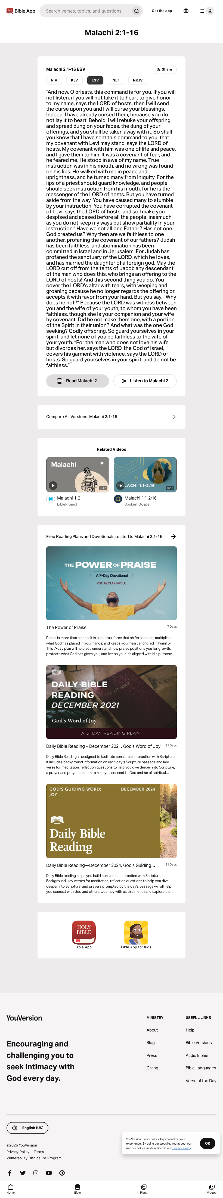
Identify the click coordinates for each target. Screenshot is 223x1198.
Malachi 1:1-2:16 (146, 498)
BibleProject (67, 504)
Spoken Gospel (137, 504)
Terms (39, 1151)
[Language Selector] (186, 10)
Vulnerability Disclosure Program (34, 1158)
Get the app (162, 10)
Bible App (84, 947)
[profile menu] (206, 10)
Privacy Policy (18, 1151)
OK (207, 1143)
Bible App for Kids (136, 947)
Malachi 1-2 (74, 498)
